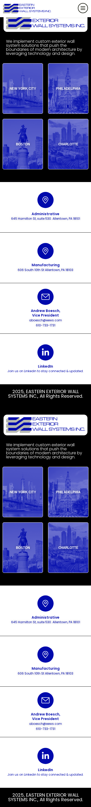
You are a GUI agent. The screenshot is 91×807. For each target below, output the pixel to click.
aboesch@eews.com (45, 320)
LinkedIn (45, 366)
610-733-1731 (45, 325)
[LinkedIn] (45, 352)
